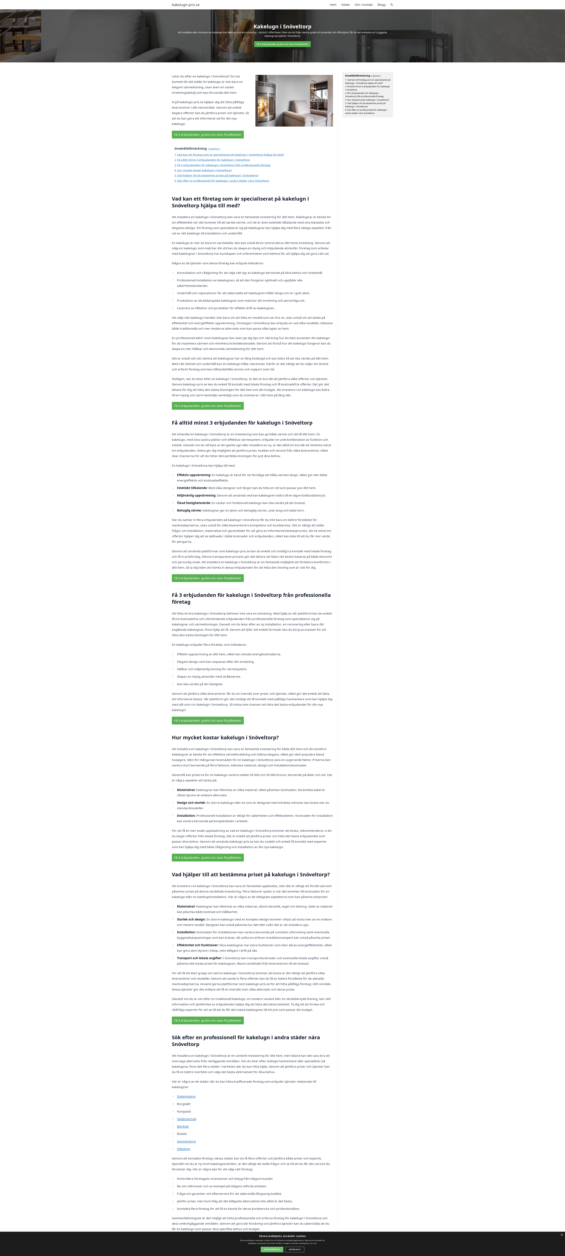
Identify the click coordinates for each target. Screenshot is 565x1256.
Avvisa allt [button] (295, 1249)
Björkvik (183, 1126)
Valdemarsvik (186, 1119)
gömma (214, 148)
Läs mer (313, 1243)
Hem (333, 5)
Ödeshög (183, 1149)
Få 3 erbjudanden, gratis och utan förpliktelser (282, 44)
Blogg (381, 5)
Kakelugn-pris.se (186, 4)
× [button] (562, 1235)
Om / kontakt (364, 5)
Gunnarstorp (186, 1141)
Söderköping (186, 1096)
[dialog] (282, 1244)
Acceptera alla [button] (272, 1249)
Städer (345, 5)
